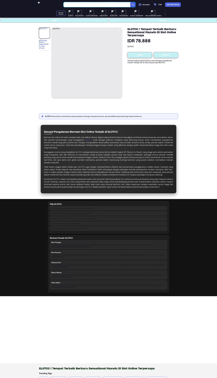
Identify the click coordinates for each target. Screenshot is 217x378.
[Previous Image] (53, 63)
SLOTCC (88, 140)
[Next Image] (120, 63)
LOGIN (54, 20)
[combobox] (97, 4)
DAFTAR (162, 20)
